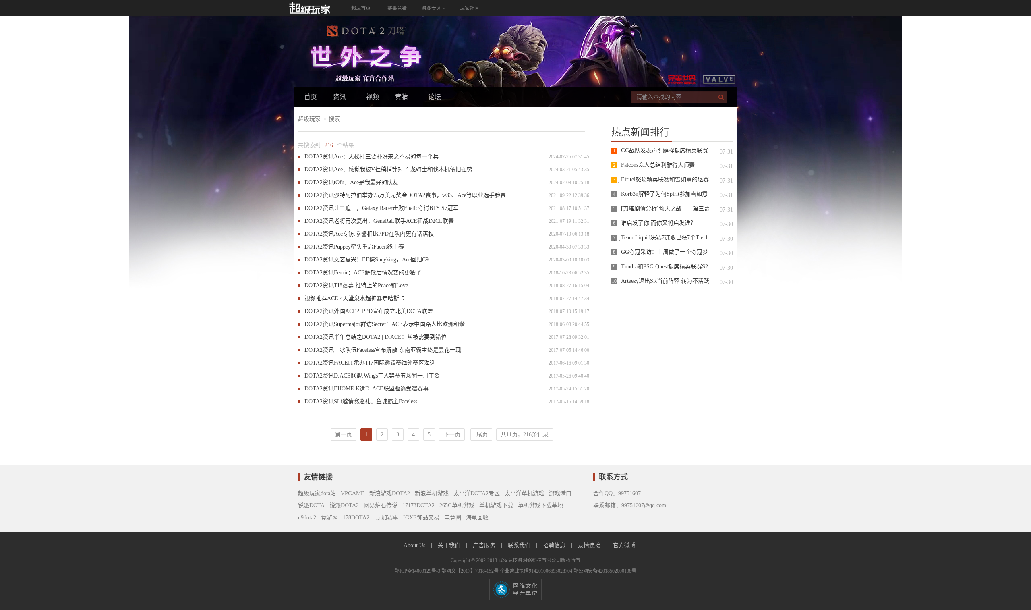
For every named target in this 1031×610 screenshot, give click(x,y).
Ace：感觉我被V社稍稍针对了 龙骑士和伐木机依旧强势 (403, 169)
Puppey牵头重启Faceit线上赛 (369, 247)
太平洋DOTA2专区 (476, 493)
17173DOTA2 (418, 505)
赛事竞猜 (397, 8)
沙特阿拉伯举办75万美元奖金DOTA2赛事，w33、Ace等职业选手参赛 (420, 195)
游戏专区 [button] (432, 8)
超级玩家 (309, 119)
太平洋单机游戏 (524, 493)
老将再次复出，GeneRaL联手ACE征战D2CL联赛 (394, 221)
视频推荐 (315, 298)
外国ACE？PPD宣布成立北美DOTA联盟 (383, 311)
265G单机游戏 (456, 505)
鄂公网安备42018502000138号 (604, 571)
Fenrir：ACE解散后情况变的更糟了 (377, 273)
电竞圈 (452, 518)
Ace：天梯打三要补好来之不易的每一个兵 (386, 157)
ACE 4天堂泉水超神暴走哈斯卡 (366, 298)
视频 (372, 96)
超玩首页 (361, 8)
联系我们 (520, 545)
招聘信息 (555, 545)
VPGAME (352, 493)
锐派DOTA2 (344, 505)
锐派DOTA (311, 505)
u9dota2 (307, 518)
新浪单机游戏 (432, 493)
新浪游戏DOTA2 (389, 493)
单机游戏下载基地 (540, 505)
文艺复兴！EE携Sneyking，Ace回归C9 (381, 260)
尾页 (481, 435)
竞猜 (401, 96)
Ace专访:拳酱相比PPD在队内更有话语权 (384, 234)
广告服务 (485, 545)
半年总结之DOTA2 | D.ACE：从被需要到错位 (390, 337)
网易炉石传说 (380, 505)
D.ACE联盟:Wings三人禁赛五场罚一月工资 (387, 376)
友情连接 (590, 545)
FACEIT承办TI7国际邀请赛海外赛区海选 (384, 363)
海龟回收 (477, 518)
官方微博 (624, 545)
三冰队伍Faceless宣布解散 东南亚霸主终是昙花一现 (397, 350)
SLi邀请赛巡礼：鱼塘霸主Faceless (375, 401)
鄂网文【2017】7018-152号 (470, 571)
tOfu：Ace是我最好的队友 (366, 182)
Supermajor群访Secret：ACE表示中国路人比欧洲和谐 (399, 324)
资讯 (339, 96)
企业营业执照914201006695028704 (536, 571)
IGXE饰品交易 (421, 518)
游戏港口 (560, 493)
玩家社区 (469, 8)
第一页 (343, 435)
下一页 (451, 435)
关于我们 (450, 545)
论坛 (434, 96)
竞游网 (329, 518)
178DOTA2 (356, 518)
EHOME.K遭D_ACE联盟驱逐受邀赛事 (381, 389)
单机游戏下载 (496, 505)
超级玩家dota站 (317, 493)
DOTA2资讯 (319, 157)
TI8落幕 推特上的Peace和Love (371, 285)
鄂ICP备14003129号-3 (418, 571)
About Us (415, 545)
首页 (310, 96)
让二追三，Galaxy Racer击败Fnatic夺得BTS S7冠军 (396, 208)
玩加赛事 (386, 518)
